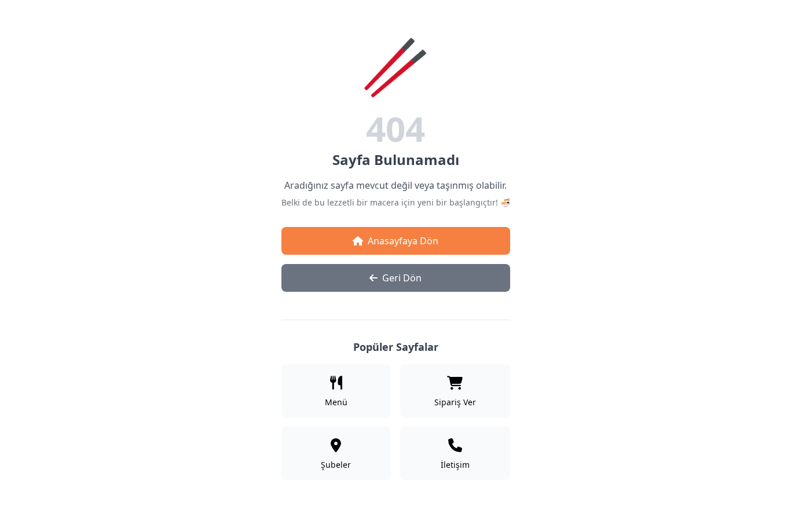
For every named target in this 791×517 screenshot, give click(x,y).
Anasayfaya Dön (403, 240)
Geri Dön (402, 278)
